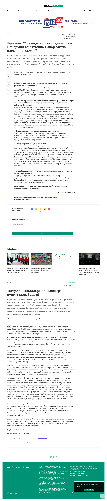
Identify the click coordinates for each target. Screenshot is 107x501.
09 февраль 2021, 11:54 (68, 35)
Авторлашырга (26, 238)
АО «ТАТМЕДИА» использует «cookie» (47, 488)
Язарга (42, 233)
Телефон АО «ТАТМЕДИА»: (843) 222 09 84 (79, 475)
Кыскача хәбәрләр (36, 11)
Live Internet (72, 494)
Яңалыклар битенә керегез (18, 442)
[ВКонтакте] (8, 72)
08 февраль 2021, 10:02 (68, 284)
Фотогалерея (53, 11)
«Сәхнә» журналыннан (91, 11)
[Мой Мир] (8, 88)
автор (9, 33)
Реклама (65, 11)
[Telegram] (8, 76)
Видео (76, 11)
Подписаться (89, 490)
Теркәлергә (58, 238)
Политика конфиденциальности (46, 492)
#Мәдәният (72, 33)
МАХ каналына (42, 438)
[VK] (9, 467)
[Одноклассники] (8, 80)
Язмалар (21, 11)
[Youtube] (22, 467)
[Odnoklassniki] (18, 467)
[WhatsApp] (8, 84)
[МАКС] (27, 467)
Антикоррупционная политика (77, 473)
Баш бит (10, 11)
